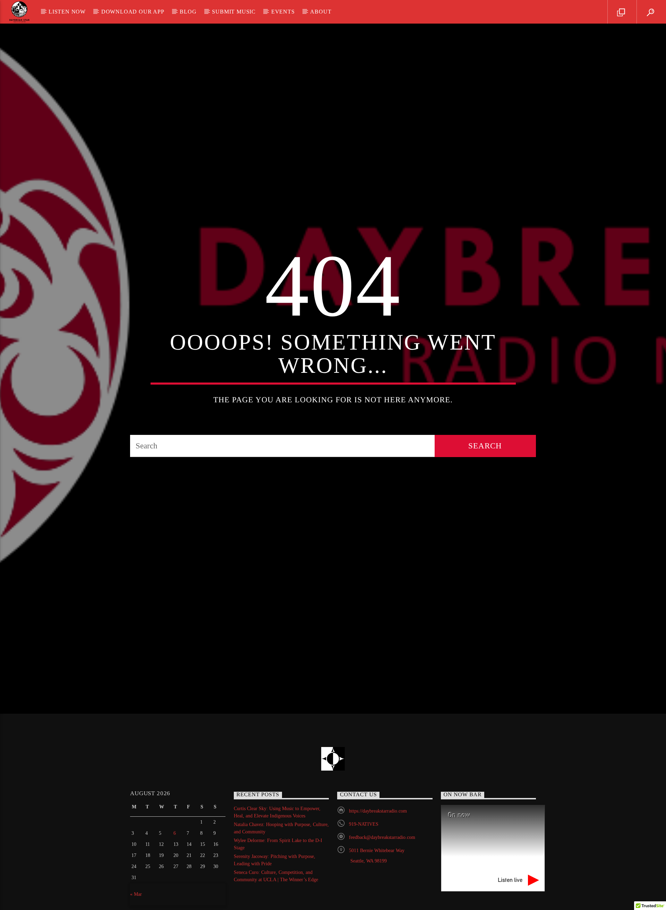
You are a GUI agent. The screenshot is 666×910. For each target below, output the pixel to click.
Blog (188, 12)
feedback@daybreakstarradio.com (382, 854)
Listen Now (67, 12)
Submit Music (234, 12)
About (320, 12)
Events (283, 12)
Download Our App (132, 12)
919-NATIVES (363, 841)
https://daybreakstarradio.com (378, 828)
